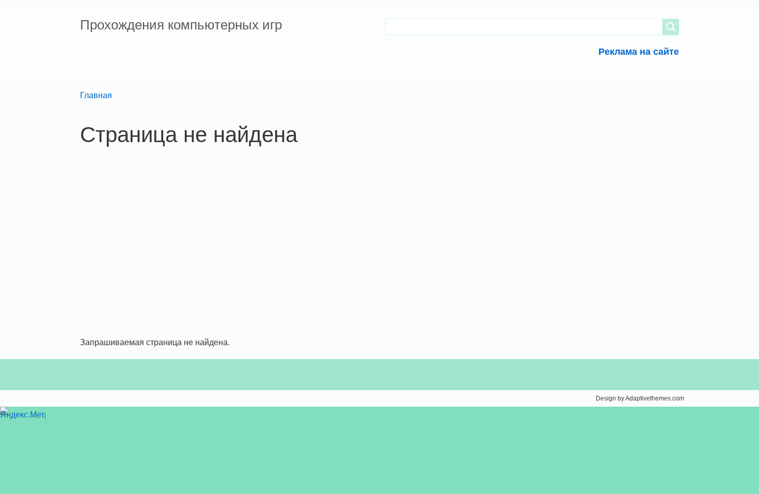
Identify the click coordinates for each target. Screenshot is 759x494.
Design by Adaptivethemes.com (640, 398)
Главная (96, 95)
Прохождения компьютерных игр (181, 25)
